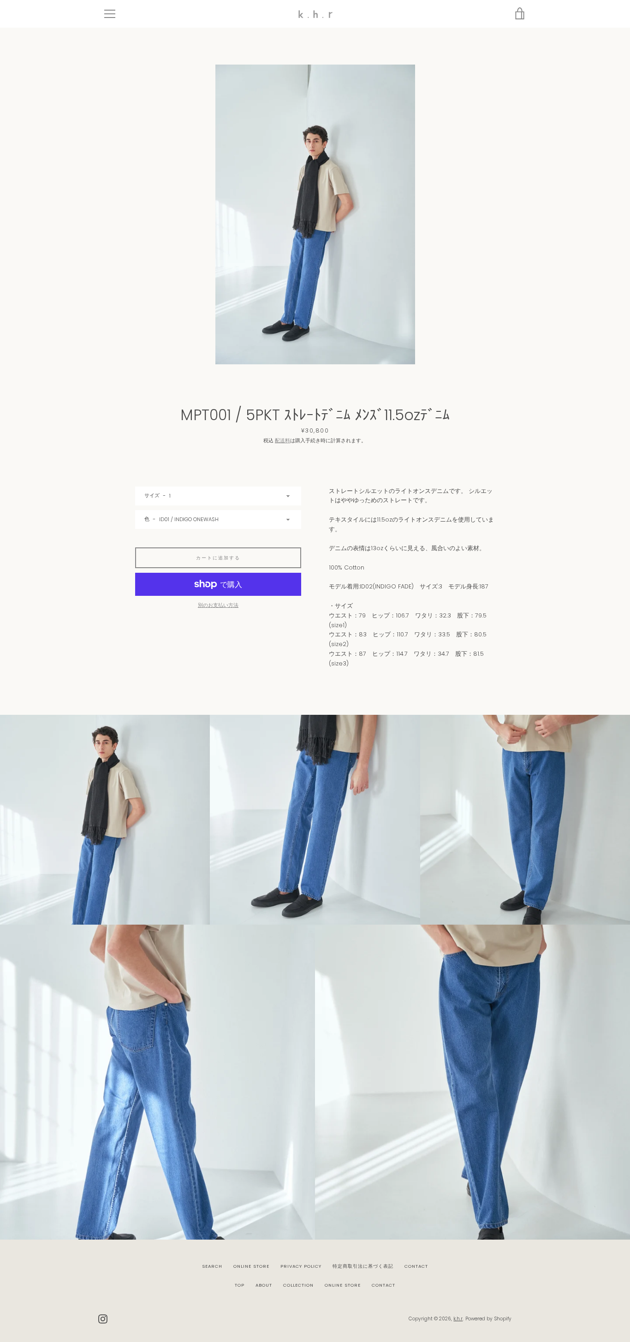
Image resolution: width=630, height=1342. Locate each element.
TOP (239, 1285)
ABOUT (264, 1285)
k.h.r (458, 1318)
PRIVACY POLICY (300, 1266)
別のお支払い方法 (218, 605)
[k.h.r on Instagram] (102, 1318)
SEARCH (212, 1266)
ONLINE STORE (251, 1266)
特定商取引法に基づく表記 (363, 1266)
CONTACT (416, 1266)
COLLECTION (298, 1285)
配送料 (282, 440)
